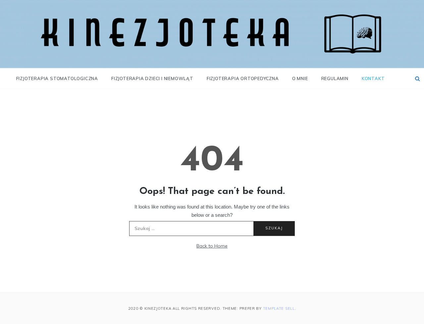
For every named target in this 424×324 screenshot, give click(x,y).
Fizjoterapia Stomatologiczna (57, 78)
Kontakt (373, 78)
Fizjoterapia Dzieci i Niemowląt (152, 78)
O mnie (300, 78)
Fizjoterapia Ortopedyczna (243, 78)
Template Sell (279, 308)
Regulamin (334, 78)
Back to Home (212, 246)
